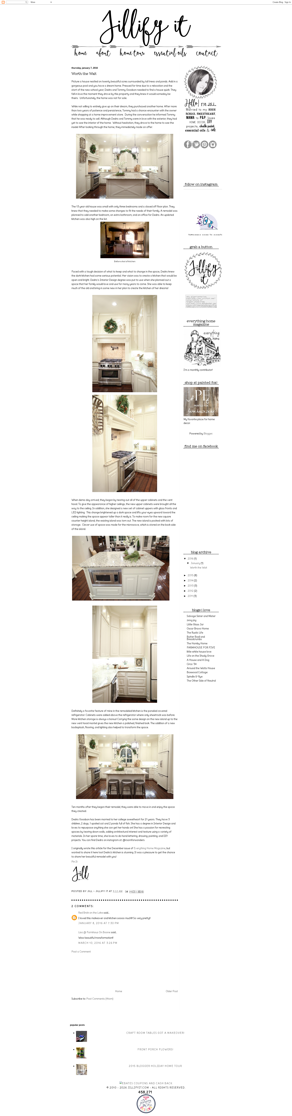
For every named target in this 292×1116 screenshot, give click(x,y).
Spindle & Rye (195, 676)
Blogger (208, 433)
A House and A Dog (198, 660)
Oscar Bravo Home (198, 628)
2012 (191, 590)
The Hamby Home (197, 643)
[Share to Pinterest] (142, 891)
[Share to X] (136, 891)
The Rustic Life (195, 632)
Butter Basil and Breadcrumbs (196, 638)
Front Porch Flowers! (155, 1049)
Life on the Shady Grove (200, 655)
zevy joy (191, 620)
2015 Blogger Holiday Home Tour (155, 1066)
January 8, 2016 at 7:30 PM (98, 923)
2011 (191, 596)
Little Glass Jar (195, 624)
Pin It (74, 861)
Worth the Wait (84, 73)
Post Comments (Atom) (99, 998)
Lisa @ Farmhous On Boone (94, 932)
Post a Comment (81, 951)
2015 (191, 575)
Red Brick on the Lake (90, 912)
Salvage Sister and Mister (201, 616)
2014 (191, 580)
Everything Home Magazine (149, 848)
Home (118, 991)
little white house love (199, 651)
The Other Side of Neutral (201, 680)
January (196, 563)
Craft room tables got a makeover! (155, 1033)
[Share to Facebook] (139, 891)
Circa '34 (191, 664)
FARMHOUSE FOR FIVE (201, 647)
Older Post (172, 991)
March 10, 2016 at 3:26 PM (97, 943)
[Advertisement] (86, 971)
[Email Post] (126, 891)
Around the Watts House (201, 668)
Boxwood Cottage (197, 672)
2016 (191, 558)
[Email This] (130, 891)
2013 (191, 585)
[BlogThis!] (133, 891)
